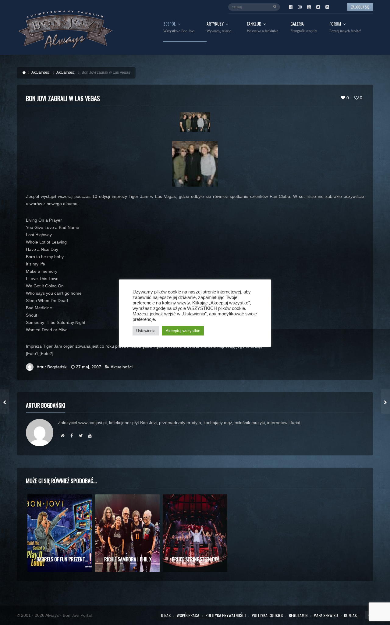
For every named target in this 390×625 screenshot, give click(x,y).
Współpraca (188, 615)
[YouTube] (309, 7)
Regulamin (298, 615)
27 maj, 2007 (88, 366)
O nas (166, 615)
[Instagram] (300, 7)
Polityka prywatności (225, 615)
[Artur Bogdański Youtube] (90, 436)
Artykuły (221, 27)
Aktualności (122, 366)
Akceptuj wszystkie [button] (183, 330)
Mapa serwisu (326, 615)
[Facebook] (291, 7)
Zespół (178, 27)
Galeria (303, 27)
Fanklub (262, 27)
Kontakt (351, 615)
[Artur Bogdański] (62, 436)
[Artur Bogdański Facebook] (72, 436)
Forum (345, 27)
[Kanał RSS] (327, 7)
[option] (60, 533)
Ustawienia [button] (145, 330)
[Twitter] (318, 7)
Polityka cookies (267, 615)
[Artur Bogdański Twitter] (81, 436)
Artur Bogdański (52, 366)
